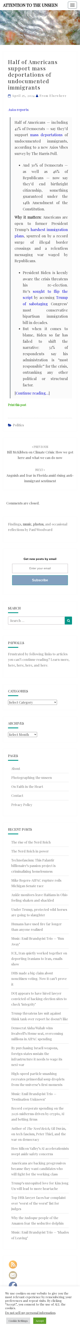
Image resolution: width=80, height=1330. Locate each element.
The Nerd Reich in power (30, 851)
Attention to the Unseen (30, 5)
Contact (17, 795)
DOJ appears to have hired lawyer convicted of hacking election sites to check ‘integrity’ (39, 998)
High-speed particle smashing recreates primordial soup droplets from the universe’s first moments (37, 1079)
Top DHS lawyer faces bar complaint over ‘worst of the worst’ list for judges (38, 1203)
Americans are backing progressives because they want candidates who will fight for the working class (38, 1168)
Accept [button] (40, 1320)
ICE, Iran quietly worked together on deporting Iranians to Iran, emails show (39, 958)
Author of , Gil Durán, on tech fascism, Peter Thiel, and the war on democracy (38, 1134)
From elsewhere (53, 96)
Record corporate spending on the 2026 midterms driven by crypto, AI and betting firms (37, 1113)
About (15, 768)
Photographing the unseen (31, 777)
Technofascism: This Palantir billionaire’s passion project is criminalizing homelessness (33, 865)
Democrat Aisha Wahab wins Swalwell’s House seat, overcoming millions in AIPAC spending (37, 1033)
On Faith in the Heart (27, 786)
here (11, 665)
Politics (18, 425)
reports (18, 109)
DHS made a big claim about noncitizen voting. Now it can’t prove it (39, 978)
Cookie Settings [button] (18, 1320)
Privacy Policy (21, 805)
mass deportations (46, 134)
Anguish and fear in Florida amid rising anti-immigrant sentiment (40, 475)
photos (38, 524)
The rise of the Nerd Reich (31, 842)
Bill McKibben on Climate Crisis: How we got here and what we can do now (40, 452)
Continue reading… (32, 393)
